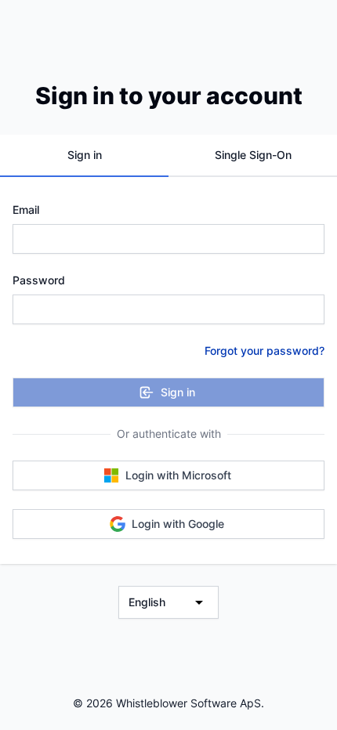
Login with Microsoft (178, 475)
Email (26, 209)
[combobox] (168, 602)
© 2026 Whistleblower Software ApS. (168, 703)
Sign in (178, 392)
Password (39, 280)
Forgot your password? (264, 350)
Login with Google (178, 523)
